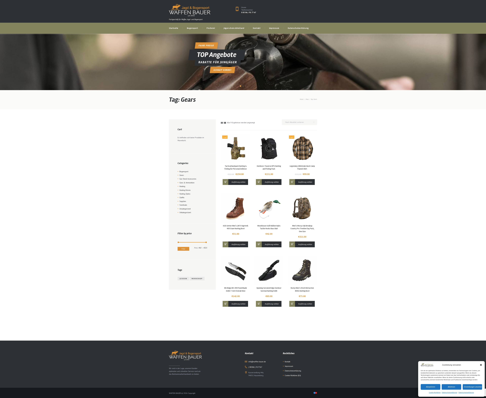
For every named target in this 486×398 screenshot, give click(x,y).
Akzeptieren (430, 387)
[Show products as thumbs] (222, 123)
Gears (181, 175)
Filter (183, 249)
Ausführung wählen (238, 182)
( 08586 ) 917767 (255, 367)
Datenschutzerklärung (449, 392)
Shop (307, 99)
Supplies (182, 201)
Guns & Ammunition (186, 183)
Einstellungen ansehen (473, 387)
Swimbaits (183, 205)
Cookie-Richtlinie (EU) (293, 375)
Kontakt (287, 361)
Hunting (182, 186)
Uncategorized (185, 209)
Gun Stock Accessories (187, 179)
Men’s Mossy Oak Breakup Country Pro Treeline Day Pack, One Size (302, 229)
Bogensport (183, 171)
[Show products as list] (225, 123)
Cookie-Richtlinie (435, 392)
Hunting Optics (184, 194)
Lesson (183, 278)
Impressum (289, 366)
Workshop (197, 278)
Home (301, 99)
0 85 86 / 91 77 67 (248, 12)
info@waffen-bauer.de (257, 361)
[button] (481, 365)
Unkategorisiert (185, 212)
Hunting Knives (185, 190)
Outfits (181, 197)
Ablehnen (451, 387)
